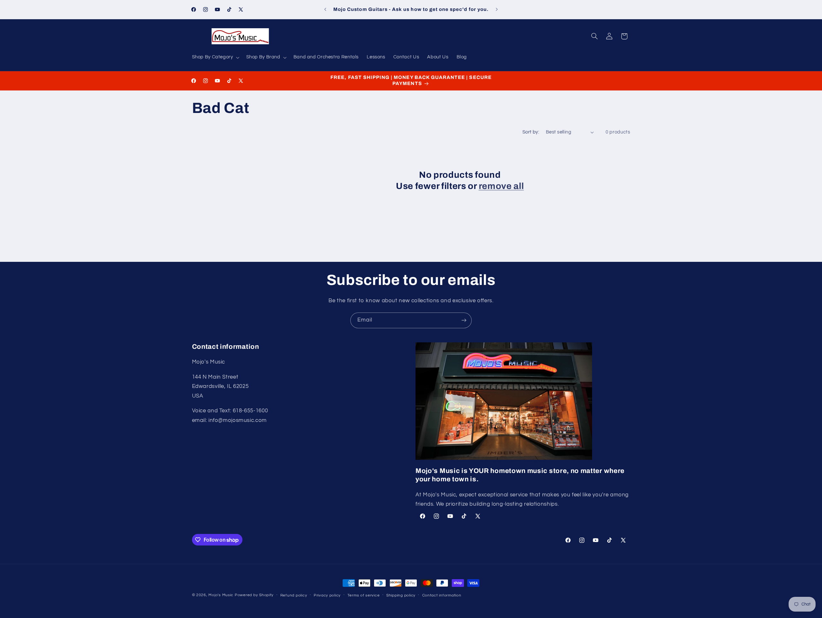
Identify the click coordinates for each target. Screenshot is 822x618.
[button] (215, 57)
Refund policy (293, 595)
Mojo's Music (220, 595)
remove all (501, 186)
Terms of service (363, 595)
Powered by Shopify (254, 595)
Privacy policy (327, 595)
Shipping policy (400, 595)
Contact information (441, 595)
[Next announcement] (497, 9)
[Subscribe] (464, 320)
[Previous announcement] (325, 9)
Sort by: (530, 132)
